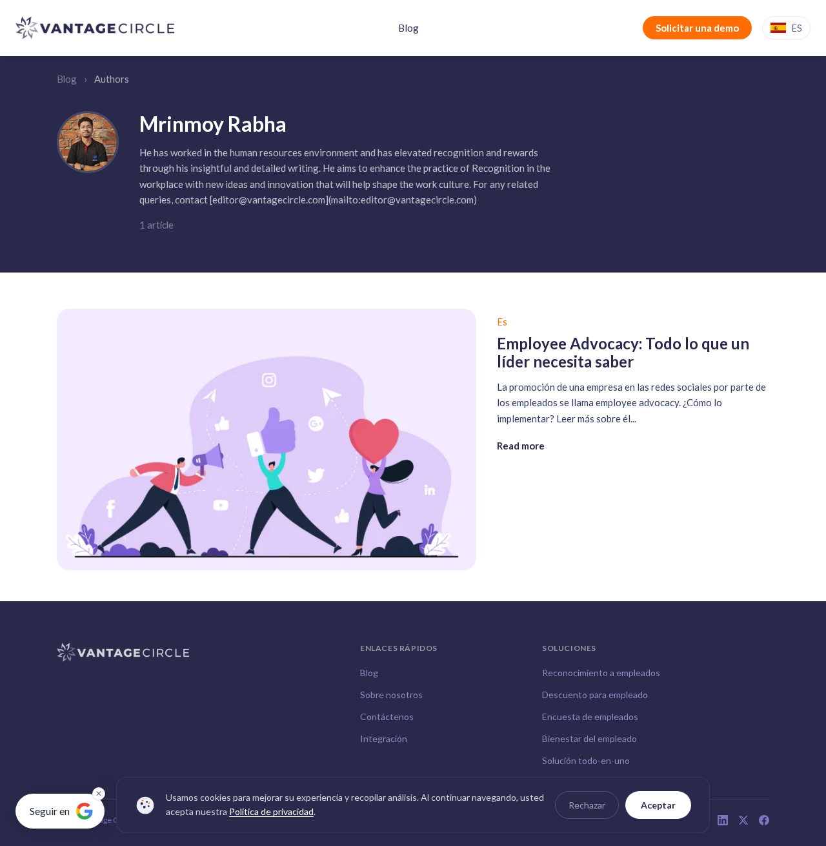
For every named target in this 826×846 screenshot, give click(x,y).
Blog (408, 28)
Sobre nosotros (391, 694)
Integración (383, 738)
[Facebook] (764, 820)
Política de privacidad (271, 812)
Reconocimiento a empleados (601, 672)
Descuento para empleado (595, 694)
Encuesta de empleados (590, 716)
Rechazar (587, 805)
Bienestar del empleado (589, 738)
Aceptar (658, 805)
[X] (743, 820)
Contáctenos (387, 716)
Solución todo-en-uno (586, 760)
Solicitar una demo (697, 28)
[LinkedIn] (723, 820)
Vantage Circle (109, 820)
